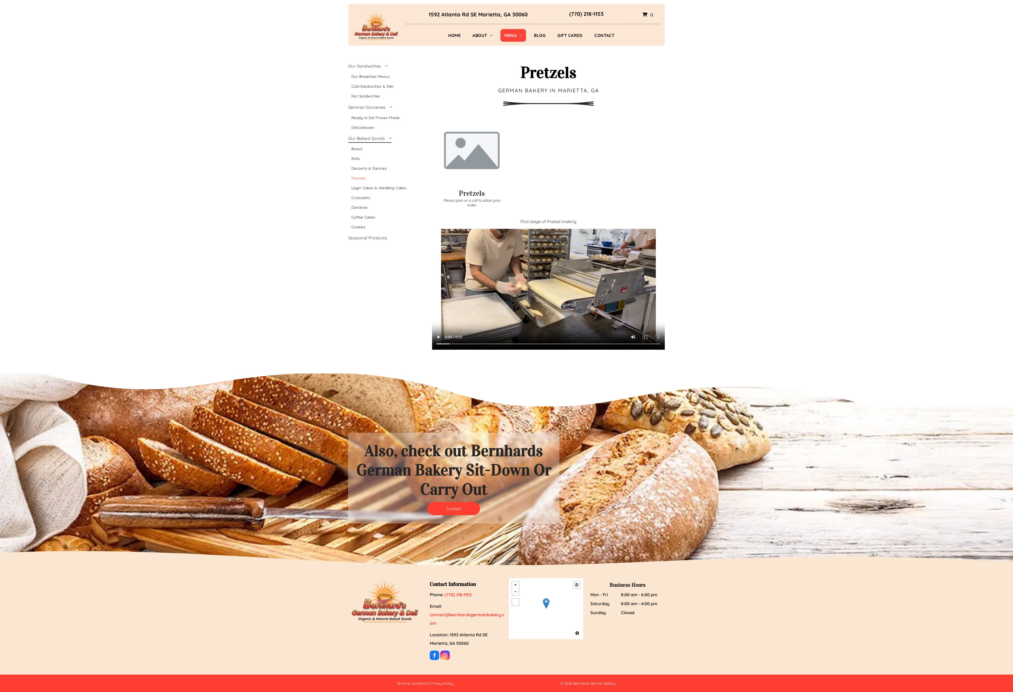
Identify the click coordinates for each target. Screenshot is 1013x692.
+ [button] (515, 584)
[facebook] (434, 656)
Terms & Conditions (412, 683)
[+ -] (546, 608)
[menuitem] (456, 35)
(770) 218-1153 (586, 14)
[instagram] (445, 656)
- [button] (515, 591)
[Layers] (576, 584)
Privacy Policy (442, 683)
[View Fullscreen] (515, 602)
